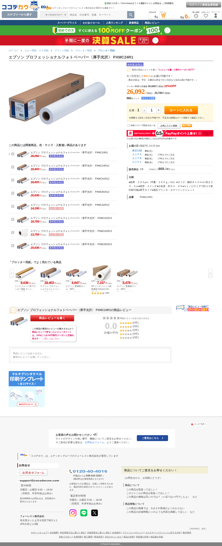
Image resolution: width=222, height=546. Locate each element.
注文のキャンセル (113, 537)
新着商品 (134, 22)
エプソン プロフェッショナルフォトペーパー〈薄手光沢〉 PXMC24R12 (70, 165)
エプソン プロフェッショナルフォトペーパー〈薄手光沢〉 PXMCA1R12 (70, 178)
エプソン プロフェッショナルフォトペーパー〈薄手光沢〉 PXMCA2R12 (70, 204)
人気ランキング (114, 22)
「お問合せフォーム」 (94, 442)
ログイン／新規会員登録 (203, 4)
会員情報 (78, 537)
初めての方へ (113, 3)
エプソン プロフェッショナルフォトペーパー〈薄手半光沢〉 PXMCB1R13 (71, 244)
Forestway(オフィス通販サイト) (136, 3)
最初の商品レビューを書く (144, 70)
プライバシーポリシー (132, 532)
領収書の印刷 (142, 537)
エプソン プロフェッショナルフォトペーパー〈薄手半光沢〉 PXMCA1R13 (71, 218)
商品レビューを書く (52, 318)
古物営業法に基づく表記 (98, 532)
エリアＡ (137, 154)
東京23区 (137, 150)
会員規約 (116, 532)
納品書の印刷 (157, 537)
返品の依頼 (128, 537)
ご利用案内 (168, 3)
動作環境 (187, 532)
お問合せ (157, 3)
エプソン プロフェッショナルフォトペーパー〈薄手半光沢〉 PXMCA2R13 (71, 231)
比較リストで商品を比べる (143, 125)
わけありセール (91, 22)
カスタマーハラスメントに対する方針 (163, 532)
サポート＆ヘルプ (39, 532)
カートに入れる (181, 110)
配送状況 (98, 537)
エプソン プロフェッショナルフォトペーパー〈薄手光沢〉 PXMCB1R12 (70, 191)
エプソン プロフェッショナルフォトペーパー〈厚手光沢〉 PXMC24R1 (69, 152)
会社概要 (54, 532)
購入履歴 (88, 537)
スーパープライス (67, 22)
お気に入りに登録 (168, 126)
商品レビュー (152, 22)
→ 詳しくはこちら (50, 338)
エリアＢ (137, 158)
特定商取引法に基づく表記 (72, 532)
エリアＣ (137, 162)
